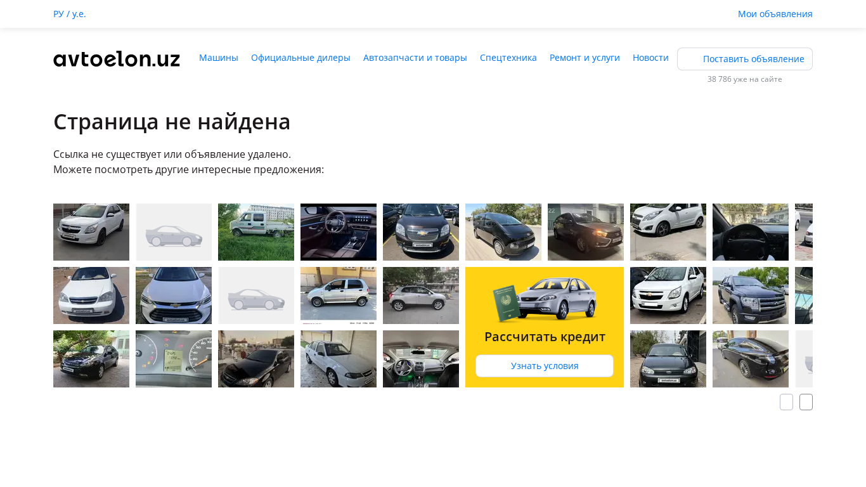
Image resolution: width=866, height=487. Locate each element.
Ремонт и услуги (585, 57)
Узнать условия (545, 366)
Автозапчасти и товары (415, 57)
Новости (651, 57)
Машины (218, 57)
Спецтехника (508, 57)
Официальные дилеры (301, 57)
